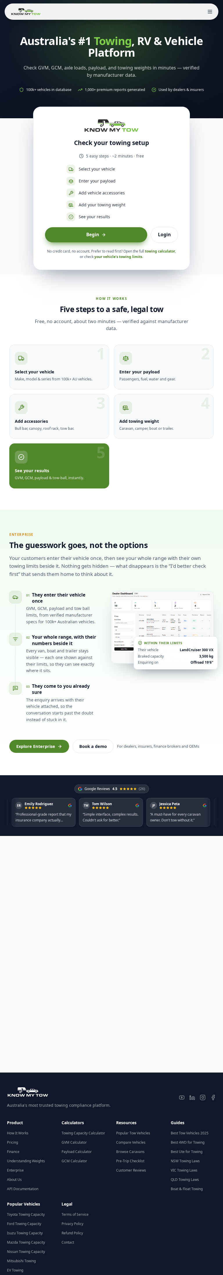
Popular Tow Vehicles (133, 1133)
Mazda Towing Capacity (26, 1242)
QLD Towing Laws (185, 1179)
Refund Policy (72, 1233)
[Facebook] (213, 1097)
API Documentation (22, 1188)
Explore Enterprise (35, 746)
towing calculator (160, 251)
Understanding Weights (26, 1160)
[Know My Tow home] (26, 11)
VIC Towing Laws (184, 1170)
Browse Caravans (130, 1151)
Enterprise (15, 1170)
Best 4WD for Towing (187, 1142)
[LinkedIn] (192, 1097)
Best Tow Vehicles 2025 (189, 1133)
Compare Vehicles (130, 1142)
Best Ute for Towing (186, 1151)
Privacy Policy (72, 1223)
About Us (14, 1179)
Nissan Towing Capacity (26, 1251)
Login (164, 234)
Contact (68, 1242)
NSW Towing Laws (185, 1160)
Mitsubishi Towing (21, 1260)
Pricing (12, 1142)
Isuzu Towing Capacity (25, 1233)
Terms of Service (75, 1214)
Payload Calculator (77, 1151)
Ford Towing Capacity (24, 1223)
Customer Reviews (131, 1170)
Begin (92, 234)
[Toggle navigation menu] (210, 11)
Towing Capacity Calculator (83, 1133)
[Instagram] (203, 1097)
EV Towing (15, 1270)
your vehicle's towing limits (118, 256)
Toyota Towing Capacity (26, 1214)
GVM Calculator (74, 1142)
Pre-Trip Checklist (130, 1160)
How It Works (17, 1133)
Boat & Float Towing (187, 1188)
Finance (13, 1151)
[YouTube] (182, 1097)
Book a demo (93, 746)
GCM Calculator (74, 1160)
